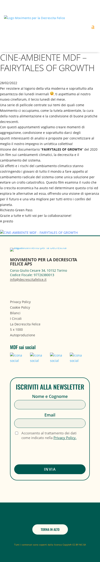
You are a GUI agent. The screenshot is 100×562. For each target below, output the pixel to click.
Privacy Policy (20, 302)
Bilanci (15, 313)
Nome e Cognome (50, 396)
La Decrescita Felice (25, 324)
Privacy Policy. (65, 437)
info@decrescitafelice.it (28, 279)
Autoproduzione (22, 335)
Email (49, 415)
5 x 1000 (16, 329)
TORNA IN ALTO (50, 529)
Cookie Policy (20, 307)
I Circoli (16, 318)
